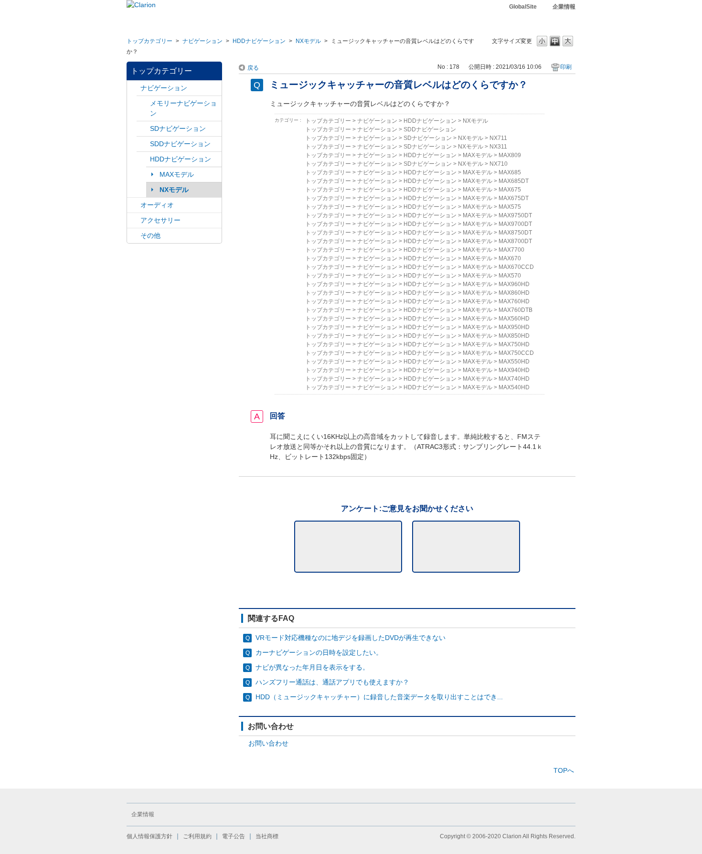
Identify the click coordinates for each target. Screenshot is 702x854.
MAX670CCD (516, 267)
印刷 (566, 67)
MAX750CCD (516, 353)
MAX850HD (514, 335)
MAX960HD (514, 284)
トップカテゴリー (149, 41)
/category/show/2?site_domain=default (133, 88)
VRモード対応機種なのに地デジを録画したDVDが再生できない (350, 637)
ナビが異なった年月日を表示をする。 (312, 667)
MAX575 (510, 206)
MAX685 (510, 172)
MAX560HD (514, 318)
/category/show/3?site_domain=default (143, 129)
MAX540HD (514, 387)
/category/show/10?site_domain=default (133, 220)
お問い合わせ (268, 743)
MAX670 (510, 258)
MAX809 (510, 155)
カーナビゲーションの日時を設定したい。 (319, 652)
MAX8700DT (515, 241)
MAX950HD (514, 327)
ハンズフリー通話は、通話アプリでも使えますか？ (332, 682)
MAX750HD (514, 344)
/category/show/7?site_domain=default (143, 103)
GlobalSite (523, 6)
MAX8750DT (515, 232)
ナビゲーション (202, 41)
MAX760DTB (515, 310)
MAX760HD (514, 301)
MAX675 (510, 189)
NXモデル (308, 41)
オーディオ (157, 205)
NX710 (498, 163)
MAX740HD (514, 378)
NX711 (498, 138)
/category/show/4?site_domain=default (133, 205)
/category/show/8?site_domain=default (143, 159)
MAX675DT (514, 198)
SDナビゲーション (178, 128)
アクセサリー (160, 220)
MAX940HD (514, 370)
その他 (150, 235)
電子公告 (233, 836)
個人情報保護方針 (149, 836)
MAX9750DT (515, 215)
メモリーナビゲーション (183, 108)
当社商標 (266, 836)
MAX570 (510, 275)
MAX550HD (514, 361)
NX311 (498, 146)
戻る (253, 67)
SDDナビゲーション (180, 144)
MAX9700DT (515, 224)
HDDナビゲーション (259, 41)
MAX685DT (514, 181)
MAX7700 (511, 249)
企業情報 (564, 6)
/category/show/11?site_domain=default (133, 236)
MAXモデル (177, 174)
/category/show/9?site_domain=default (143, 144)
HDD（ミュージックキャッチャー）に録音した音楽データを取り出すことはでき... (379, 697)
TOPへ (563, 770)
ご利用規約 (197, 836)
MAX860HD (514, 292)
